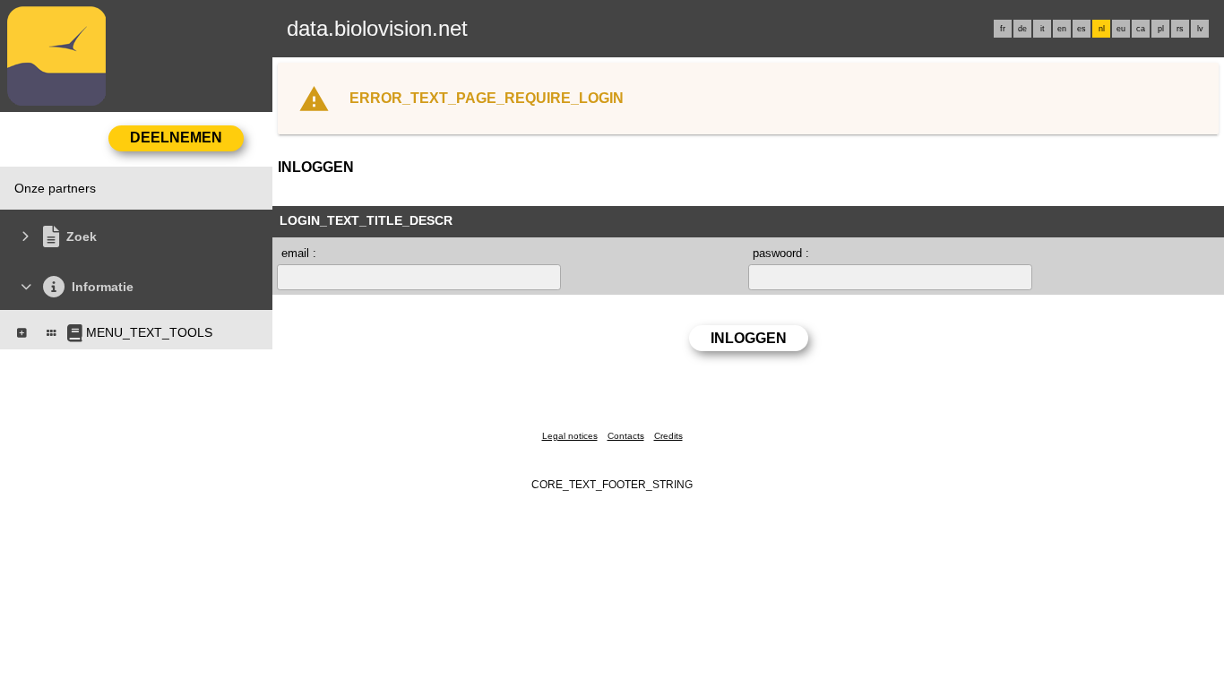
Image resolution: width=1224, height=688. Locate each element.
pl (1161, 28)
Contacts (626, 436)
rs (1180, 28)
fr (1002, 28)
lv (1200, 28)
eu (1120, 28)
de (1022, 28)
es (1081, 28)
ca (1140, 28)
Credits (668, 436)
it (1042, 28)
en (1061, 28)
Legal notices (570, 436)
